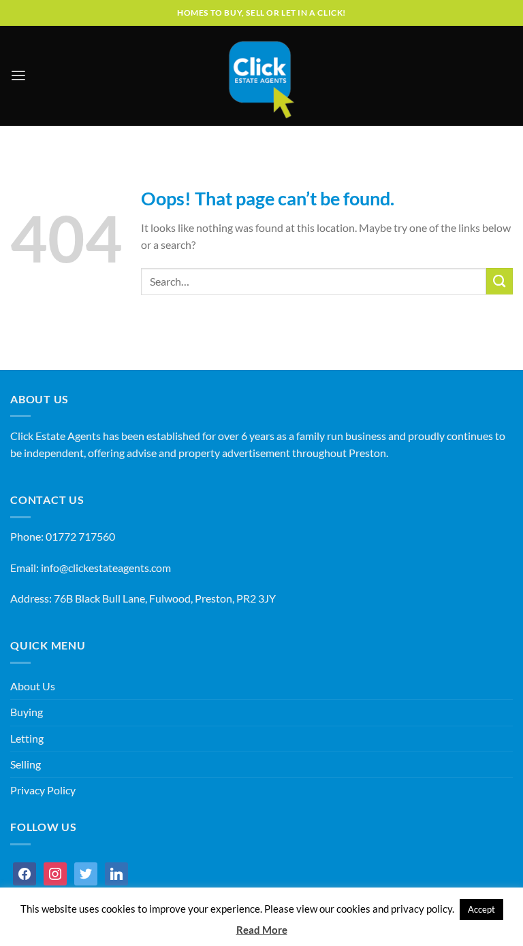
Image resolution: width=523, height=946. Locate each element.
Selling (25, 764)
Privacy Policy (43, 790)
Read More (261, 930)
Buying (26, 712)
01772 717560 (80, 536)
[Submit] (499, 281)
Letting (27, 738)
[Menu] (18, 75)
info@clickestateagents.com (106, 568)
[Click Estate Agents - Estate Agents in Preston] (261, 76)
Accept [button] (481, 909)
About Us (32, 686)
